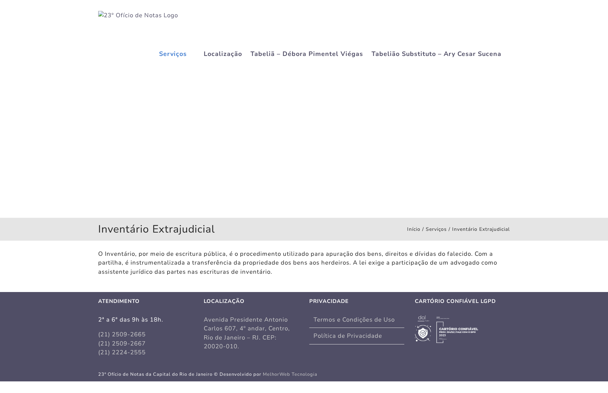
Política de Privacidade (348, 336)
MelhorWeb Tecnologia (290, 374)
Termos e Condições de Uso (354, 320)
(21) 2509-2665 (122, 334)
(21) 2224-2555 (122, 352)
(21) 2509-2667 (122, 344)
